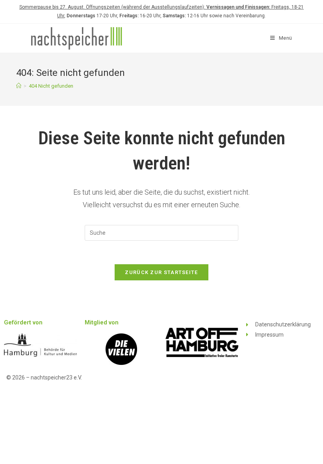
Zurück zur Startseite (161, 272)
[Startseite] (18, 86)
